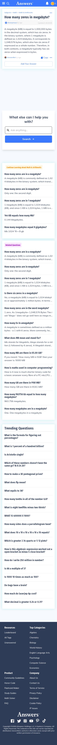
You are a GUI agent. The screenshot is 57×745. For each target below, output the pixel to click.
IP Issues (34, 708)
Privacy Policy (36, 693)
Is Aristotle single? (14, 454)
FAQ (6, 703)
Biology (33, 642)
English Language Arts (40, 653)
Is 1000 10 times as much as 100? (21, 576)
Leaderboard (10, 632)
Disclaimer (34, 698)
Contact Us (35, 683)
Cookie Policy (35, 703)
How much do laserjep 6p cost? (20, 593)
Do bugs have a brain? (15, 585)
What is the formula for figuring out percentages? (22, 436)
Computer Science (38, 663)
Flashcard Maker (11, 688)
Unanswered (10, 642)
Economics (34, 668)
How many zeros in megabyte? (26, 17)
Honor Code (9, 683)
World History (36, 648)
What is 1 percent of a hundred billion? (24, 446)
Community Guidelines (14, 678)
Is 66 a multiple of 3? (15, 568)
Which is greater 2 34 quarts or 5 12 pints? (25, 540)
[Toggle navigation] (3, 3)
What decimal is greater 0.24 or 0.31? (23, 601)
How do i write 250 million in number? (24, 560)
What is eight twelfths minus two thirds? (25, 507)
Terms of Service (37, 688)
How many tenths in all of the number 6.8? (26, 499)
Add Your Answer (28, 64)
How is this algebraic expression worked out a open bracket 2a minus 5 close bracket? (28, 550)
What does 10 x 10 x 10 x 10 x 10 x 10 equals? (27, 532)
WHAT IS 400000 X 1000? (17, 515)
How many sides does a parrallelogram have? (27, 524)
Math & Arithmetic (26, 12)
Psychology (35, 658)
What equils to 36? (13, 490)
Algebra (33, 632)
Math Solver (9, 698)
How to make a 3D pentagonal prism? (23, 474)
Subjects (7, 12)
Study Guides (10, 693)
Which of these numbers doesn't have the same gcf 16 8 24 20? (25, 464)
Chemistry (34, 637)
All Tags (7, 637)
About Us (34, 678)
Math (15, 12)
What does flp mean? (15, 482)
